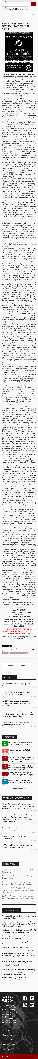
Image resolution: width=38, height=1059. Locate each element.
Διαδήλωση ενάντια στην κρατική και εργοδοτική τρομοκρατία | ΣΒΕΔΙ (15, 723)
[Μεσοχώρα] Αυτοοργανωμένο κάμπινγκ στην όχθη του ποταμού (20, 774)
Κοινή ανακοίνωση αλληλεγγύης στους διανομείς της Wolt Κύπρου (16, 693)
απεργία (26, 653)
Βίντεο (6, 1049)
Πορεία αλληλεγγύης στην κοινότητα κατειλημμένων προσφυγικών (15, 829)
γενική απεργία (18, 653)
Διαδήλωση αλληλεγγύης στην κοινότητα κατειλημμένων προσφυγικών (17, 846)
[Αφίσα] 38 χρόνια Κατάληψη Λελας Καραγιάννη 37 (15, 837)
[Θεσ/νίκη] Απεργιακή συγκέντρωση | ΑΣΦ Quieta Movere (17, 871)
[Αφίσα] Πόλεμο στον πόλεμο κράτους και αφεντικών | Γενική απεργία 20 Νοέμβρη (17, 883)
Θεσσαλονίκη (5, 653)
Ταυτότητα (7, 1030)
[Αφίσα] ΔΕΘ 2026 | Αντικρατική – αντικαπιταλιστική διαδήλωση (21, 743)
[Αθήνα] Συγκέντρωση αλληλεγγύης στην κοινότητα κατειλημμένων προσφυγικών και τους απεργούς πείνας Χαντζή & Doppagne (18, 806)
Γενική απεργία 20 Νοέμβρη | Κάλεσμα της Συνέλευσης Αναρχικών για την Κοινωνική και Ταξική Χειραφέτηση (18, 890)
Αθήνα (11, 653)
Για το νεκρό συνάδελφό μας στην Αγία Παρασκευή (16, 684)
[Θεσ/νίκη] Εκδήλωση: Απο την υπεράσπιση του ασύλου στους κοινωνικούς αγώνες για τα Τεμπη (18, 898)
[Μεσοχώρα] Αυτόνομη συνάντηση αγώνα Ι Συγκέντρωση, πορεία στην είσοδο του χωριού (21, 759)
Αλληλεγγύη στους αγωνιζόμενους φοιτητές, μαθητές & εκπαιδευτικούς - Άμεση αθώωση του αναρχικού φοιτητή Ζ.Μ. (18, 714)
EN (6, 1)
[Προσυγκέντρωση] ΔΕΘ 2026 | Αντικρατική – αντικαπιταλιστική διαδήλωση (20, 752)
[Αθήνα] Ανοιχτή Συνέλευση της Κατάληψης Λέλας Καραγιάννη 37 (20, 781)
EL (3, 1)
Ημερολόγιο (8, 1040)
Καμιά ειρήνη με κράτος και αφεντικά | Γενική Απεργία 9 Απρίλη (15, 26)
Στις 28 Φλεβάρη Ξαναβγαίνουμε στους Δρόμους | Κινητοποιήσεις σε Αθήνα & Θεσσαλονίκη (16, 703)
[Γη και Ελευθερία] (15, 8)
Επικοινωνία (8, 1035)
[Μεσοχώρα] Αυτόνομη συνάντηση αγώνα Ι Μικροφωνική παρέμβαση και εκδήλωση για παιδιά (21, 767)
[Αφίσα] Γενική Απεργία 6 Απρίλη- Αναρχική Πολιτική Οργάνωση (18, 877)
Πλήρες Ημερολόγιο (19, 788)
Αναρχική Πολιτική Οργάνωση (9, 1021)
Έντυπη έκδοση (9, 1044)
